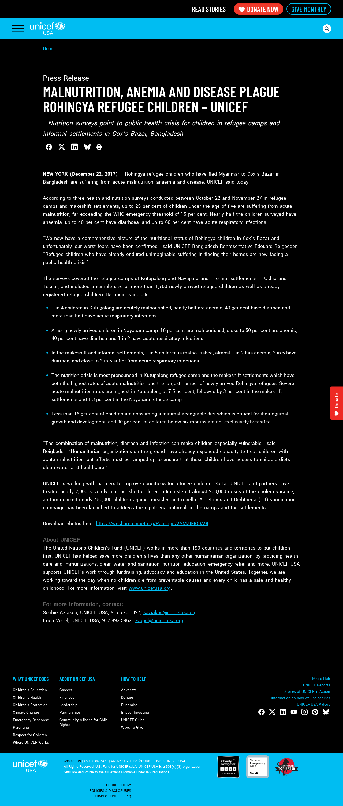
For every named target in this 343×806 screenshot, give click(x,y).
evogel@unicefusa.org (159, 620)
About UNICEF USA (77, 679)
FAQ (128, 796)
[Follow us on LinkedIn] (283, 712)
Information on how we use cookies (300, 698)
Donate (127, 697)
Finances (66, 697)
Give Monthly (308, 9)
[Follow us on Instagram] (304, 712)
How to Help (133, 679)
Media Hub (321, 678)
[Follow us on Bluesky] (326, 712)
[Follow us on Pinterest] (315, 712)
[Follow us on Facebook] (261, 712)
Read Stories (209, 9)
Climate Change (26, 712)
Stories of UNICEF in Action (307, 691)
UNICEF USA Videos (313, 704)
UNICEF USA (47, 28)
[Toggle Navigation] (18, 29)
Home (49, 49)
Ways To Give (132, 727)
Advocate (129, 690)
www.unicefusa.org (150, 588)
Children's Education (30, 690)
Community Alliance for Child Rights (83, 722)
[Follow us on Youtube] (293, 712)
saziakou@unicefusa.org (170, 612)
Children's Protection (30, 704)
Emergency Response (31, 719)
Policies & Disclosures (110, 790)
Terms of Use (105, 796)
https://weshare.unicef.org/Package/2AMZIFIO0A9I (152, 523)
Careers (65, 690)
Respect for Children (30, 734)
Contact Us (72, 761)
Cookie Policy (118, 785)
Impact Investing (135, 712)
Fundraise (129, 704)
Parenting (21, 727)
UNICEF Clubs (132, 719)
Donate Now (262, 9)
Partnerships (70, 712)
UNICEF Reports (316, 685)
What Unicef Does (31, 679)
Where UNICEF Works (31, 742)
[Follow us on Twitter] (272, 712)
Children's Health (27, 697)
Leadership (68, 704)
